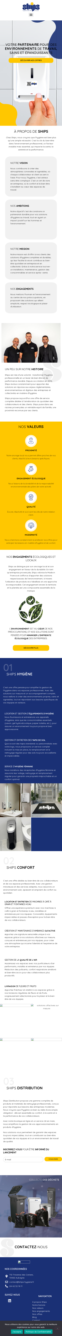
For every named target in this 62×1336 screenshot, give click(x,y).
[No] (57, 1328)
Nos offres (37, 1314)
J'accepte (16, 1331)
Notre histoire (38, 1305)
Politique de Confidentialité (38, 1331)
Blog (34, 1317)
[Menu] (31, 15)
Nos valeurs (37, 1308)
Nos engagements (41, 1311)
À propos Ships (39, 1302)
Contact (36, 1320)
